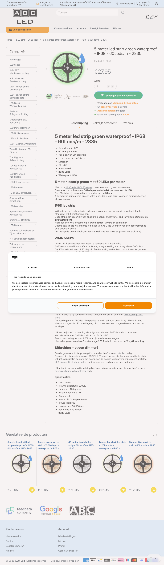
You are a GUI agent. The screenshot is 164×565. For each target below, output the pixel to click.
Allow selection (80, 305)
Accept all (128, 305)
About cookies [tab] (82, 267)
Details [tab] (131, 267)
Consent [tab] (32, 267)
